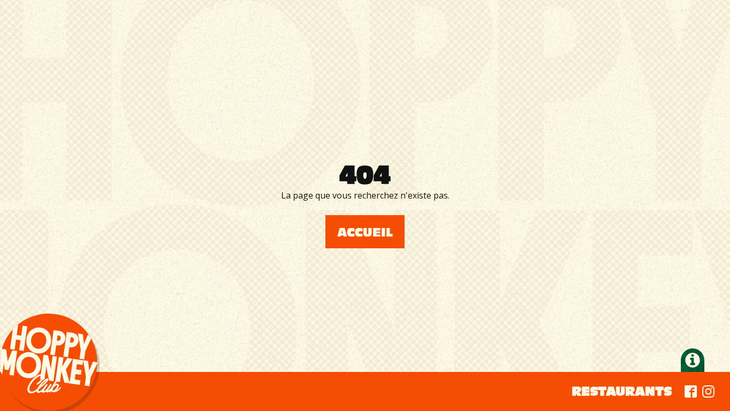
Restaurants (622, 391)
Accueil (365, 232)
